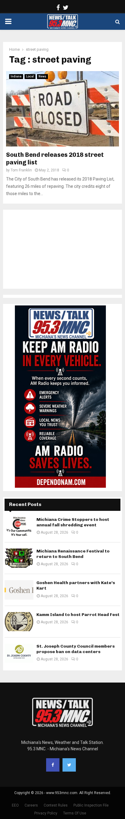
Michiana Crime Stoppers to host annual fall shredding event (72, 522)
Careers (31, 805)
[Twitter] (69, 765)
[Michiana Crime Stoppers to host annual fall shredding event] (19, 526)
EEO (15, 805)
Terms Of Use (74, 813)
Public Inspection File (91, 805)
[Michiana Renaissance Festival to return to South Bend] (19, 558)
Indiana (16, 76)
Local (30, 76)
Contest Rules (56, 805)
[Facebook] (52, 765)
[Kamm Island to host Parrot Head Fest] (19, 621)
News (42, 76)
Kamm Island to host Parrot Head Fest (78, 614)
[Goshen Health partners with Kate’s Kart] (19, 589)
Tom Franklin (21, 170)
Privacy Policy (45, 813)
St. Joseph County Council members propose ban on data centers (75, 649)
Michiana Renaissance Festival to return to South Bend (73, 554)
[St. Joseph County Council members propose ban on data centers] (19, 653)
